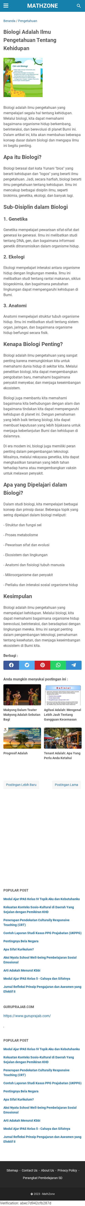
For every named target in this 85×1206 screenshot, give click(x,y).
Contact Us (29, 1170)
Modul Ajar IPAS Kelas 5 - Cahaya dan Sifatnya (36, 978)
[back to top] (75, 1195)
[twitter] (27, 665)
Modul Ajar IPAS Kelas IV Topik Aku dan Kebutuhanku (41, 899)
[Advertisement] (42, 838)
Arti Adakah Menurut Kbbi (21, 970)
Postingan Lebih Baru (21, 785)
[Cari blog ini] (79, 6)
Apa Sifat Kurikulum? (18, 949)
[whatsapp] (58, 665)
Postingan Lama (66, 785)
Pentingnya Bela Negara (21, 941)
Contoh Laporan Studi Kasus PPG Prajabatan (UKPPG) (42, 933)
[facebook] (11, 665)
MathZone (42, 5)
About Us (47, 1170)
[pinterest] (42, 665)
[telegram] (74, 665)
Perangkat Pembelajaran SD (42, 1178)
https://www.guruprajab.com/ (27, 1016)
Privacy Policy (67, 1170)
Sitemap (12, 1170)
